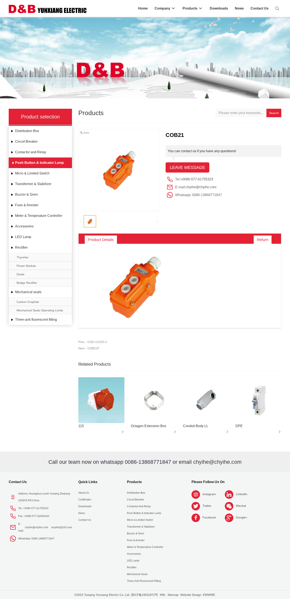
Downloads (85, 506)
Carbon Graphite (28, 302)
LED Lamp (23, 237)
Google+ (241, 517)
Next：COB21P (88, 348)
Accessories (24, 226)
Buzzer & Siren (26, 194)
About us (83, 492)
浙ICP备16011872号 (144, 594)
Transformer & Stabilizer (33, 184)
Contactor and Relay (30, 152)
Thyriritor (23, 257)
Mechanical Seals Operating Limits (40, 310)
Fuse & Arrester (26, 205)
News (81, 513)
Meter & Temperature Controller (38, 215)
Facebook (209, 517)
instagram (209, 494)
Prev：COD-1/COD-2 (92, 342)
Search (274, 113)
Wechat (241, 505)
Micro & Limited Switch (32, 173)
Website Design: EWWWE (197, 594)
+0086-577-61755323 (196, 179)
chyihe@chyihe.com (201, 187)
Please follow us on (208, 482)
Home (37, 93)
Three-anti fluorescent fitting (36, 319)
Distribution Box (27, 131)
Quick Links (87, 482)
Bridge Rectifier (27, 282)
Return (262, 240)
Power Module (26, 265)
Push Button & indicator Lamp (103, 93)
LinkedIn (241, 494)
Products (58, 93)
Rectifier (21, 247)
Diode (20, 274)
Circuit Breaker (26, 141)
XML (163, 594)
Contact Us (18, 482)
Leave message (187, 167)
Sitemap (173, 594)
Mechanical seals (28, 292)
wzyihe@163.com (61, 527)
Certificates (84, 499)
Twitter (207, 505)
